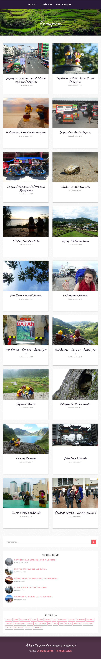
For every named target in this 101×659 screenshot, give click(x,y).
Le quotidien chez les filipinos (75, 132)
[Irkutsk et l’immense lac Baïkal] (9, 571)
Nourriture (88, 624)
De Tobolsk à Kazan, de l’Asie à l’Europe (34, 560)
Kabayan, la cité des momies (75, 404)
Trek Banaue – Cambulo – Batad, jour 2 (26, 351)
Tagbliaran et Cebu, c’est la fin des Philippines (75, 80)
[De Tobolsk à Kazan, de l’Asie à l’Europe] (9, 562)
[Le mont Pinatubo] (26, 439)
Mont (16, 620)
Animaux (68, 624)
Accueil (32, 4)
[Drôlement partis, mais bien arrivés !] (75, 493)
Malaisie (9, 628)
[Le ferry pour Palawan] (75, 276)
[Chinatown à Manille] (75, 439)
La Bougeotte (45, 651)
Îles (54, 620)
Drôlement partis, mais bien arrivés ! (75, 512)
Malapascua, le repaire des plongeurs (26, 132)
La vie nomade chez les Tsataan (30, 587)
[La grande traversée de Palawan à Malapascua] (26, 167)
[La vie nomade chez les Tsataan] (9, 589)
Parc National (40, 624)
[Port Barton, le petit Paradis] (26, 276)
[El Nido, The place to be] (26, 221)
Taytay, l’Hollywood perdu (75, 241)
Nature (47, 620)
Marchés (9, 624)
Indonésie (77, 624)
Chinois (9, 620)
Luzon (40, 620)
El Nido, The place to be (26, 241)
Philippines (18, 628)
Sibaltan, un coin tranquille (75, 187)
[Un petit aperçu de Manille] (26, 493)
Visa (61, 624)
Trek (50, 624)
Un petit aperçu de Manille (25, 512)
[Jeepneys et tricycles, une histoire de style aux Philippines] (26, 58)
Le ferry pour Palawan (75, 295)
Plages (30, 624)
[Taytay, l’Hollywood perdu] (75, 221)
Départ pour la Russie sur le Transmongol (36, 578)
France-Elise (64, 651)
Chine (34, 620)
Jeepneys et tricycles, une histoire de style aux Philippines (26, 80)
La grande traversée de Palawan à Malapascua (26, 188)
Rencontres (38, 628)
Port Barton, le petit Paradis (26, 295)
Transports (62, 620)
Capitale (90, 620)
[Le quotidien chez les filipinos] (75, 113)
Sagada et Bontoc (26, 404)
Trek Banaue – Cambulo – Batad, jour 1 (75, 351)
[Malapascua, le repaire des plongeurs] (26, 113)
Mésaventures (20, 624)
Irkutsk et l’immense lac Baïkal (30, 569)
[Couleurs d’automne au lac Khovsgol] (9, 599)
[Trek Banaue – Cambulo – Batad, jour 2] (26, 330)
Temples (28, 628)
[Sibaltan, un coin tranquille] (75, 167)
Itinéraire (46, 4)
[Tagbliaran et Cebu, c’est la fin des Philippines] (75, 58)
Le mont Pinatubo (26, 458)
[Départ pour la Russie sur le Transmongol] (9, 580)
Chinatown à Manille (75, 458)
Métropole (81, 620)
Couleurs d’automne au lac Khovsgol (33, 597)
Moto (56, 624)
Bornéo (71, 620)
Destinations (64, 4)
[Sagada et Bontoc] (26, 384)
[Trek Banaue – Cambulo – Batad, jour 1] (75, 330)
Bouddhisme (25, 620)
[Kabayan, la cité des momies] (75, 384)
